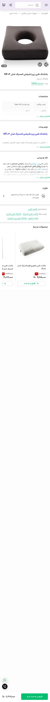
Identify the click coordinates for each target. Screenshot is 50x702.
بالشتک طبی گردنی (13, 214)
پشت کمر (41, 169)
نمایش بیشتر (45, 116)
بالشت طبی (13, 13)
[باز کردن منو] (46, 5)
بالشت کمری (33, 218)
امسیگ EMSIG (37, 83)
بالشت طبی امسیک (30, 214)
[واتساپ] (4, 680)
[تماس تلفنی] (4, 686)
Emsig (37, 174)
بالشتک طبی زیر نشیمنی (17, 218)
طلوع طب (44, 13)
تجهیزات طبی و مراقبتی (29, 13)
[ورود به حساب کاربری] (11, 5)
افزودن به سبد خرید (34, 696)
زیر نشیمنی (34, 164)
